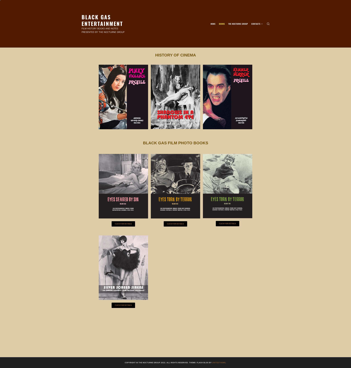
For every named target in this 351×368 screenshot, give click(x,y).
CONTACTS (255, 23)
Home (213, 23)
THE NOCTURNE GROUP (238, 23)
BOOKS (222, 23)
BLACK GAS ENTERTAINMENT (102, 20)
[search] (268, 23)
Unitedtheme (219, 363)
